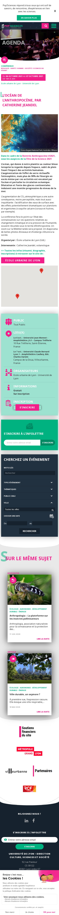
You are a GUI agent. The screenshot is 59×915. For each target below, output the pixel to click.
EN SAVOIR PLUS (29, 17)
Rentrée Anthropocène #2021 (38, 155)
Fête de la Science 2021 (39, 158)
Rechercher (29, 531)
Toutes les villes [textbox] (12, 509)
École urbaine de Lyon (22, 260)
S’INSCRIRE (27, 407)
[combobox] (29, 509)
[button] (17, 296)
